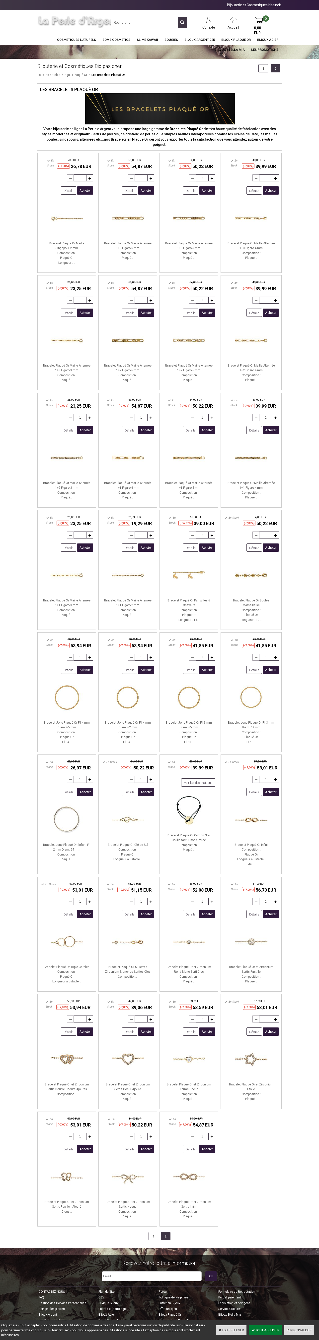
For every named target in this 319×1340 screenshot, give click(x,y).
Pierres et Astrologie (112, 1309)
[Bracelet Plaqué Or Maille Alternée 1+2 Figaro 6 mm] (128, 358)
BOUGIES (171, 40)
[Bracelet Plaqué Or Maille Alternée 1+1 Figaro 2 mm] (128, 593)
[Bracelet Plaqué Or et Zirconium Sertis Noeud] (128, 1194)
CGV (101, 1297)
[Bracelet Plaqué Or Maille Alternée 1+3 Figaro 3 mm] (66, 358)
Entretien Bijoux (169, 1303)
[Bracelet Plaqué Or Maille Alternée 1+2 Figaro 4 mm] (251, 358)
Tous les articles (48, 75)
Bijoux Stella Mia (230, 50)
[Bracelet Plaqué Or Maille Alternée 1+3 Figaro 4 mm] (251, 236)
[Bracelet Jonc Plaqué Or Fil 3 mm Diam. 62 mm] (251, 715)
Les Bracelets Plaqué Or (108, 75)
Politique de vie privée (173, 1297)
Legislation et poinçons (234, 1303)
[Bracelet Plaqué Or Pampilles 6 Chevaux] (189, 593)
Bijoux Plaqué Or (236, 40)
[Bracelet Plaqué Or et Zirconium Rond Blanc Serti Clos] (189, 959)
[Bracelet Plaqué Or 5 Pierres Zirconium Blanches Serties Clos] (128, 959)
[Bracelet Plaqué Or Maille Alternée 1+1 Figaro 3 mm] (66, 593)
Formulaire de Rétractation (236, 1291)
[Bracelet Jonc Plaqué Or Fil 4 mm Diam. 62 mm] (128, 715)
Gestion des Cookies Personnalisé (62, 1303)
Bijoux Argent (48, 1314)
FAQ (41, 1297)
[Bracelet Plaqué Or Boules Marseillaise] (251, 593)
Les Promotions (264, 50)
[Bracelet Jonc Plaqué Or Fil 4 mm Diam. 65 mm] (66, 715)
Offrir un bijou (168, 1309)
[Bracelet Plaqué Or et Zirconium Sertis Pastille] (251, 959)
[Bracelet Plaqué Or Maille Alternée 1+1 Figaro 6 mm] (128, 475)
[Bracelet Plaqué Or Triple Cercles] (66, 959)
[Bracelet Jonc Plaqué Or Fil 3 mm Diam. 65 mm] (189, 715)
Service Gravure (229, 1309)
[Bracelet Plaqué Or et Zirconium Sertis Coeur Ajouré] (128, 1077)
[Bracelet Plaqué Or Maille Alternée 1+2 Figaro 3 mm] (66, 475)
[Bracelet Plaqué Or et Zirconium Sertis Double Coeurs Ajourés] (66, 1077)
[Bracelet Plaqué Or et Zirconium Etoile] (251, 1077)
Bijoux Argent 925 (199, 40)
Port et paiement (229, 1297)
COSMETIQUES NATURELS (76, 40)
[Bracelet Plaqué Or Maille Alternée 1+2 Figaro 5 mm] (189, 358)
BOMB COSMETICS (116, 40)
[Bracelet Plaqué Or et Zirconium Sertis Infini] (189, 1194)
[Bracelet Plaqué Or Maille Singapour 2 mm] (66, 236)
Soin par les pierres (52, 1309)
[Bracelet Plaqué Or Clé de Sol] (128, 837)
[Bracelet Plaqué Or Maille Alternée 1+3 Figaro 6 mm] (128, 236)
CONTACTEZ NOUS (52, 1291)
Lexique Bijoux (108, 1303)
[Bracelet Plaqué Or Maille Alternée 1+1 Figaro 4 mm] (251, 475)
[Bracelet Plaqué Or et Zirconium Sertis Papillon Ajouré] (66, 1194)
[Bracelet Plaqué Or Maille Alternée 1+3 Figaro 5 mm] (189, 236)
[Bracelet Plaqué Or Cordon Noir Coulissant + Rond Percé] (189, 828)
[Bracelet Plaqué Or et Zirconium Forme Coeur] (189, 1077)
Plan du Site (106, 1291)
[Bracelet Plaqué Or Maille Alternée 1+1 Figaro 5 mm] (189, 475)
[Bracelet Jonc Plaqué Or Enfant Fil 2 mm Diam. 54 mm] (66, 837)
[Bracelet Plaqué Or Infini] (251, 837)
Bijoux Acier (267, 40)
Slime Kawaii (147, 40)
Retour (163, 1291)
